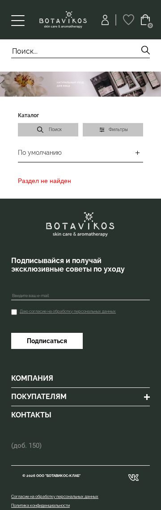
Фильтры (118, 129)
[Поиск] (145, 51)
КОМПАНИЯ (32, 378)
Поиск (55, 129)
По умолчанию (40, 152)
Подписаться (47, 340)
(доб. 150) (26, 446)
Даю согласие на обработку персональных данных (68, 311)
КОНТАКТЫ (31, 415)
